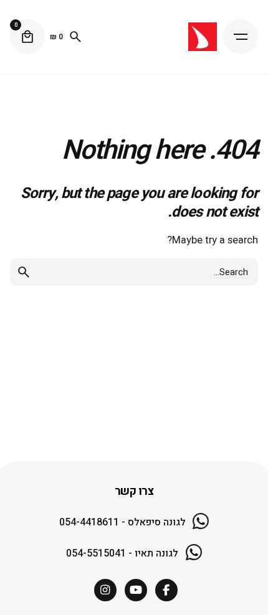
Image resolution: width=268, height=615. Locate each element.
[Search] (75, 36)
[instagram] (105, 590)
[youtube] (136, 590)
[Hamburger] (240, 36)
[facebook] (166, 590)
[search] (23, 272)
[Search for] (134, 272)
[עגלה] (27, 36)
